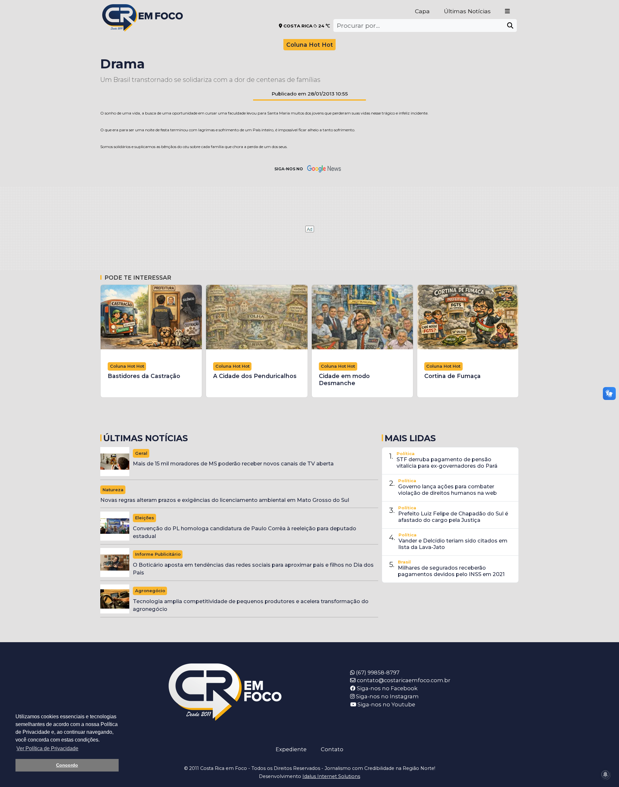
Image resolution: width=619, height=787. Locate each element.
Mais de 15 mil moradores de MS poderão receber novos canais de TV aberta (233, 463)
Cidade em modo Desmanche (344, 379)
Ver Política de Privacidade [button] (47, 748)
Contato (332, 749)
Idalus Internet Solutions (331, 776)
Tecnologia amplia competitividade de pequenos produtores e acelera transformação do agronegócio (250, 605)
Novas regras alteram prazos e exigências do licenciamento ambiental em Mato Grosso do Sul (224, 500)
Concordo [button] (67, 765)
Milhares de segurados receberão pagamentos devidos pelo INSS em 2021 (451, 570)
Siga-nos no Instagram (387, 696)
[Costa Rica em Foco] (142, 9)
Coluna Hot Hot (309, 44)
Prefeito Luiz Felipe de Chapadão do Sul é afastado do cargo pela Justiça (453, 516)
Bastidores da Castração (144, 376)
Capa (422, 11)
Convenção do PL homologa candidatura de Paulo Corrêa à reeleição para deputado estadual (244, 532)
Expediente (291, 749)
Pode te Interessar (137, 277)
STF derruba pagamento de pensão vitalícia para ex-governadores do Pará (447, 462)
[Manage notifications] (605, 774)
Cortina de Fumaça (452, 376)
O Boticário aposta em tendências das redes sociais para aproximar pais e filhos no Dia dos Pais (253, 569)
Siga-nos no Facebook (387, 688)
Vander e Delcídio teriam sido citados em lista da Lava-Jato (452, 543)
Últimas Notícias (467, 11)
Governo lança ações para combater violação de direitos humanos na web (447, 489)
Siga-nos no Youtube (385, 704)
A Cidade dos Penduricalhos (255, 376)
